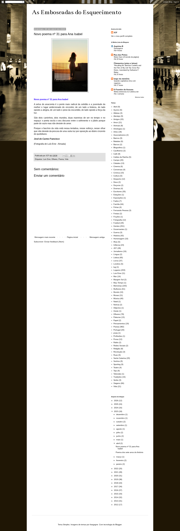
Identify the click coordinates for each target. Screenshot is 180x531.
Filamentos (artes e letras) (125, 63)
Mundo (116, 292)
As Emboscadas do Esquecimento (76, 12)
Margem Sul (118, 280)
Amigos (116, 119)
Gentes (116, 226)
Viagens (116, 383)
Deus (115, 182)
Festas (116, 213)
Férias (116, 207)
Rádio (115, 342)
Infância (116, 245)
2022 (116, 468)
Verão (115, 380)
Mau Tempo (118, 283)
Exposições (118, 198)
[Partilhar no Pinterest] (74, 156)
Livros (115, 261)
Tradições (117, 377)
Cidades (116, 163)
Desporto (117, 179)
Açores (116, 110)
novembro (120, 418)
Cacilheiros (118, 151)
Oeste (115, 311)
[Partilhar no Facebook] (71, 156)
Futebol (116, 223)
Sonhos (116, 361)
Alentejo (116, 116)
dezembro (120, 414)
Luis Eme (46, 159)
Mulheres (117, 289)
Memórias (117, 286)
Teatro (116, 367)
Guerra (116, 232)
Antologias (117, 129)
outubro (119, 422)
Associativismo (119, 135)
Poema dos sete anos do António (129, 452)
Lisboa (116, 257)
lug (114, 267)
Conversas (117, 170)
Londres (116, 264)
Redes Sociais (119, 346)
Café (115, 154)
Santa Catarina (119, 358)
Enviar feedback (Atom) (54, 242)
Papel (115, 320)
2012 (116, 505)
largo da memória (121, 79)
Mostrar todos (139, 97)
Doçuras (116, 185)
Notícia (116, 305)
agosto (119, 429)
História (116, 236)
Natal (115, 301)
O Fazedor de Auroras (123, 89)
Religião (116, 349)
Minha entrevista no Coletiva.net (126, 92)
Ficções (116, 217)
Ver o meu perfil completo (121, 36)
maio (118, 440)
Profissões (117, 336)
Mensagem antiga (97, 237)
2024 (116, 408)
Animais (116, 126)
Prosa (115, 339)
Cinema (116, 166)
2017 (116, 486)
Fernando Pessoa (120, 210)
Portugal (116, 330)
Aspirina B (118, 46)
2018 (116, 483)
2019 (116, 479)
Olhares (54, 159)
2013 (116, 501)
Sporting (116, 364)
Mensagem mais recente (45, 237)
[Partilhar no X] (69, 156)
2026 (116, 400)
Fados (116, 201)
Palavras (117, 317)
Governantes (118, 229)
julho (118, 432)
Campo (116, 160)
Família (116, 204)
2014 (116, 497)
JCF (115, 32)
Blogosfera (117, 147)
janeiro (119, 464)
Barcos (116, 144)
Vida (66, 159)
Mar (115, 276)
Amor (115, 122)
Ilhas (115, 242)
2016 (116, 490)
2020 (116, 476)
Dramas (116, 188)
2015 (116, 494)
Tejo (115, 371)
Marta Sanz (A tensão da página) (126, 57)
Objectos (117, 308)
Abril (115, 107)
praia (115, 333)
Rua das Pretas (120, 55)
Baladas (116, 141)
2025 (116, 404)
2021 (116, 472)
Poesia (61, 159)
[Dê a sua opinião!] (66, 156)
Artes (115, 132)
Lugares (116, 270)
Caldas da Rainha (120, 157)
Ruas (115, 355)
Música (116, 298)
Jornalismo (118, 251)
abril (118, 443)
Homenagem (118, 239)
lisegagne (94, 524)
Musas (116, 295)
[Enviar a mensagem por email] (64, 156)
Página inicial (72, 237)
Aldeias (116, 113)
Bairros (116, 138)
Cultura (116, 176)
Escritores (117, 191)
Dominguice (118, 48)
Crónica (116, 173)
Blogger (118, 524)
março (119, 457)
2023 (116, 411)
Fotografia (117, 220)
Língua (116, 254)
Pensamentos (119, 323)
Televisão (117, 374)
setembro (120, 425)
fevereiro (120, 460)
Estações (117, 195)
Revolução (117, 352)
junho (118, 436)
